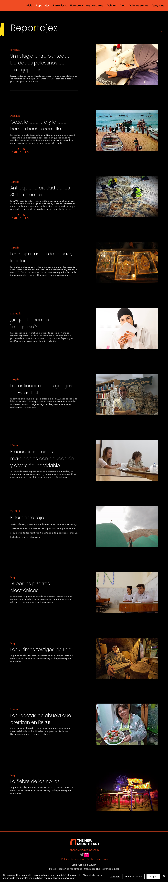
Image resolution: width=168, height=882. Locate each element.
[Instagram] (86, 855)
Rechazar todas (133, 876)
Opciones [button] (115, 876)
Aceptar (153, 876)
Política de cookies (97, 859)
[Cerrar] (164, 876)
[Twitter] (82, 854)
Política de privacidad (73, 859)
